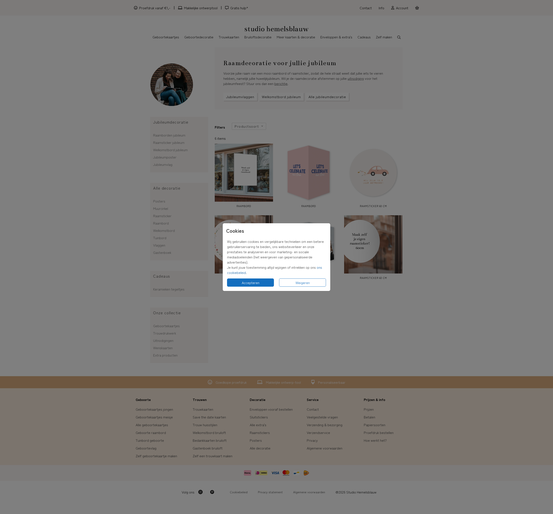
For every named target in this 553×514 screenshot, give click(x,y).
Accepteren (250, 282)
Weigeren (303, 282)
